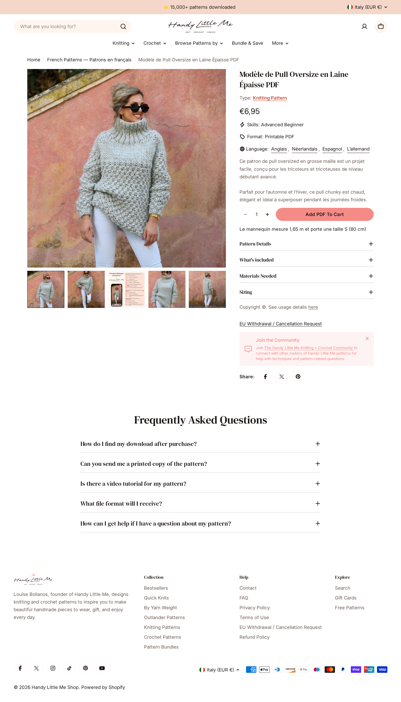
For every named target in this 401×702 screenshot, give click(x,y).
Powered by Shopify (103, 687)
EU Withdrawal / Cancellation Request (281, 323)
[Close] (367, 338)
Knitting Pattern (270, 98)
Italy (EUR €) (368, 7)
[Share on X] (281, 376)
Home (33, 59)
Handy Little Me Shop (55, 687)
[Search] (123, 26)
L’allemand (358, 149)
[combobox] (72, 26)
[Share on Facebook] (265, 376)
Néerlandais (305, 149)
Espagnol (332, 149)
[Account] (364, 26)
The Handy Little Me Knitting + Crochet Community (309, 348)
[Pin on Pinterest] (298, 376)
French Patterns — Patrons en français (89, 59)
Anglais (279, 149)
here (313, 307)
